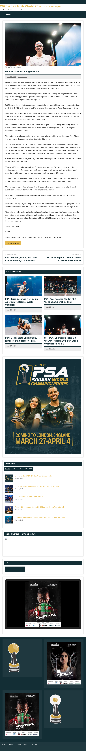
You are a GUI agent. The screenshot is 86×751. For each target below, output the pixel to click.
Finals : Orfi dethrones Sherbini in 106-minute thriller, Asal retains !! (39, 507)
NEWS (7, 469)
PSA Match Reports (13, 243)
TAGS (14, 469)
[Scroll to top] (81, 746)
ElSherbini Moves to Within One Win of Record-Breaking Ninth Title (40, 517)
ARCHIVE (28, 469)
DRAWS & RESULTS (22, 744)
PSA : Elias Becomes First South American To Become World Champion (21, 302)
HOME (4, 744)
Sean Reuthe (22, 77)
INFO (21, 469)
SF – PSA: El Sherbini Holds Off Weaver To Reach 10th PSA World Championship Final (61, 341)
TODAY (34, 744)
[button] (38, 621)
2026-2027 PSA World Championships (30, 6)
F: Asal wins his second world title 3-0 (29, 497)
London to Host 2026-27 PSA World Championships (34, 476)
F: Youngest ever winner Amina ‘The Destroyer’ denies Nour (37, 486)
